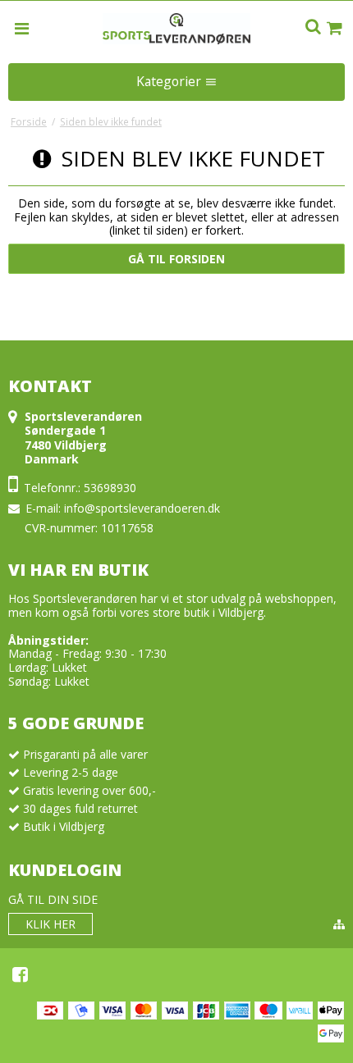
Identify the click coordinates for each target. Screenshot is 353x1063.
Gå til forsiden (176, 259)
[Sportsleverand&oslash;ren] (176, 28)
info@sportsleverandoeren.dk (142, 508)
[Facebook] (20, 974)
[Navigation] (22, 28)
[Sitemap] (339, 924)
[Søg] (312, 28)
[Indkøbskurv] (334, 28)
